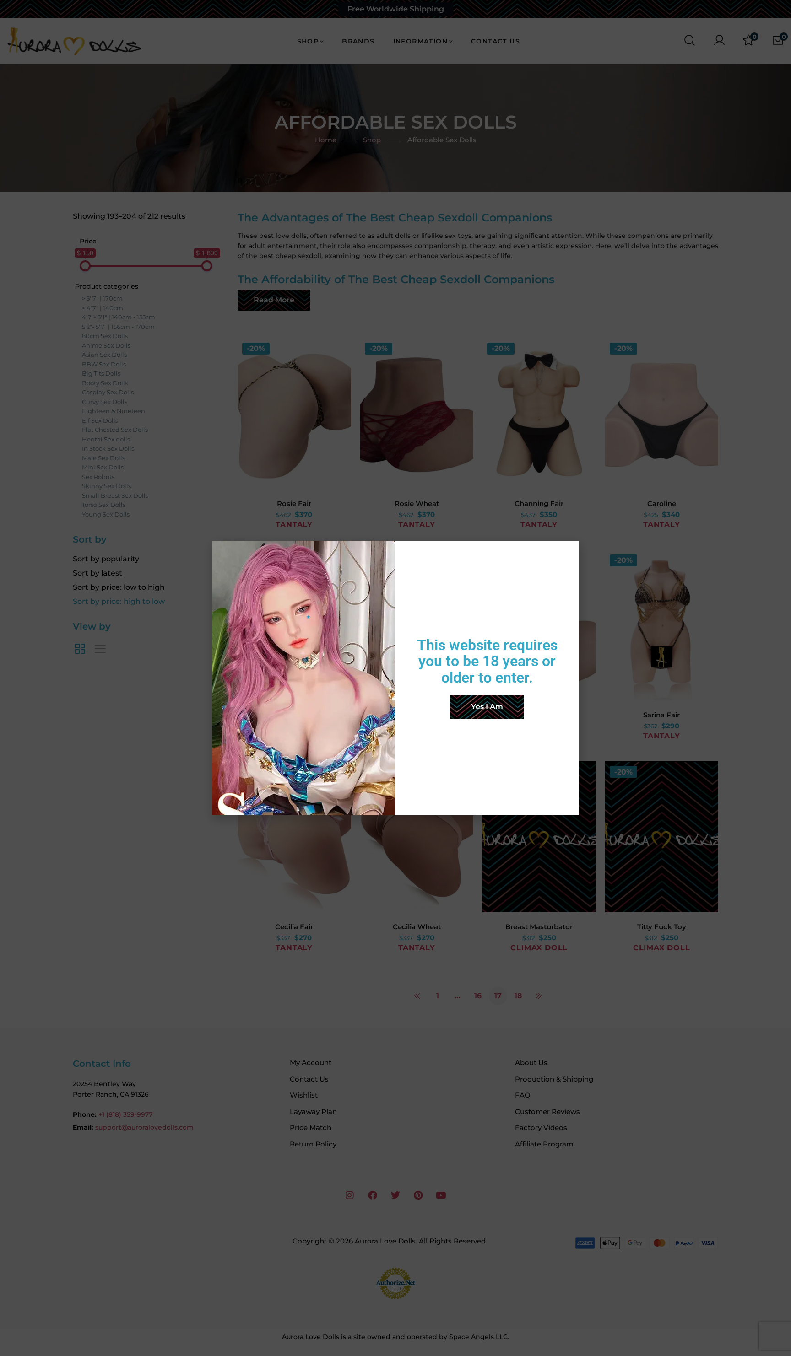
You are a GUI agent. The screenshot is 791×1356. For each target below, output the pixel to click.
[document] (395, 678)
